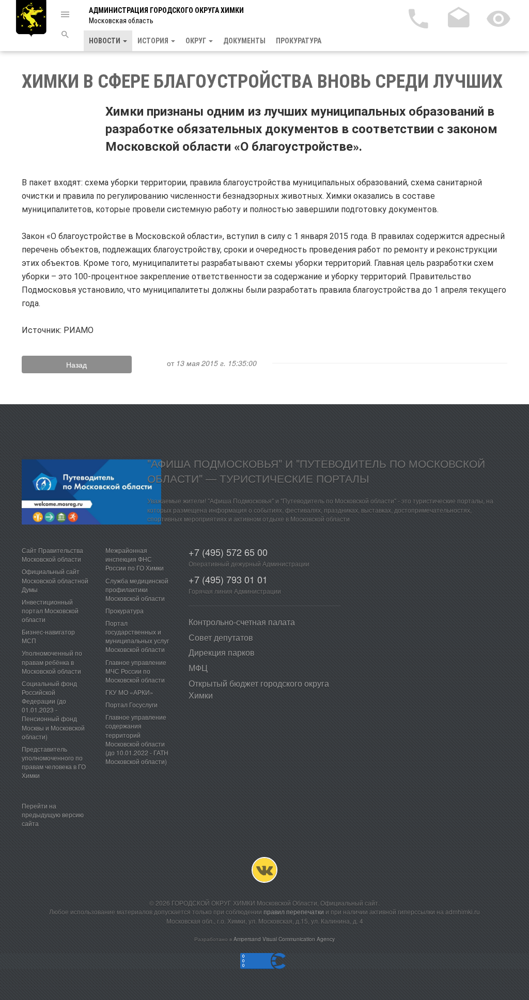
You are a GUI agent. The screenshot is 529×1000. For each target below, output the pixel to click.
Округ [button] (196, 41)
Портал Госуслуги (131, 704)
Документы (244, 41)
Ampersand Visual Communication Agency (284, 939)
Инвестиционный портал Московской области (50, 610)
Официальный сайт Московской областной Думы (55, 580)
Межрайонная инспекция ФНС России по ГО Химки (134, 559)
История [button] (153, 41)
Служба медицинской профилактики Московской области (136, 589)
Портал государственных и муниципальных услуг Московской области (137, 636)
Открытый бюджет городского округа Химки (259, 689)
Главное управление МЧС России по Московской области (135, 671)
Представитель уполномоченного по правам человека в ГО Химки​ (54, 762)
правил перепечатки (293, 911)
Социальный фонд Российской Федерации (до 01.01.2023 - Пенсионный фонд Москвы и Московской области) (53, 710)
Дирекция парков (222, 652)
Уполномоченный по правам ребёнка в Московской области (52, 661)
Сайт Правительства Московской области (52, 554)
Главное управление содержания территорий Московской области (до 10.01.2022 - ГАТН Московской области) (136, 739)
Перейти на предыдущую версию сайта (53, 814)
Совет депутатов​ (221, 637)
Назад (76, 364)
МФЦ (198, 668)
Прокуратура (298, 41)
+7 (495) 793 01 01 (228, 579)
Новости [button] (105, 41)
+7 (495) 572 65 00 (228, 552)
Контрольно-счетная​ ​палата (242, 622)
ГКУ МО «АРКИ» (129, 692)
